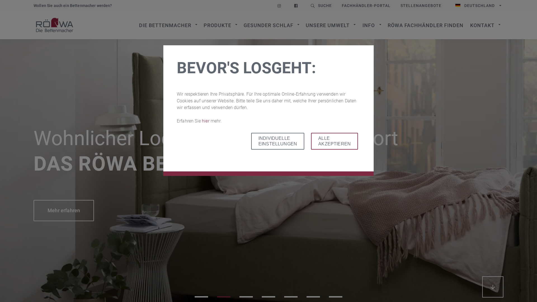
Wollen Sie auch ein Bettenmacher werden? (73, 5)
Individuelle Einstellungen (277, 141)
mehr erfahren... (492, 287)
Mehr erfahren (64, 210)
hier (206, 121)
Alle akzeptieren (334, 141)
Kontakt (482, 25)
